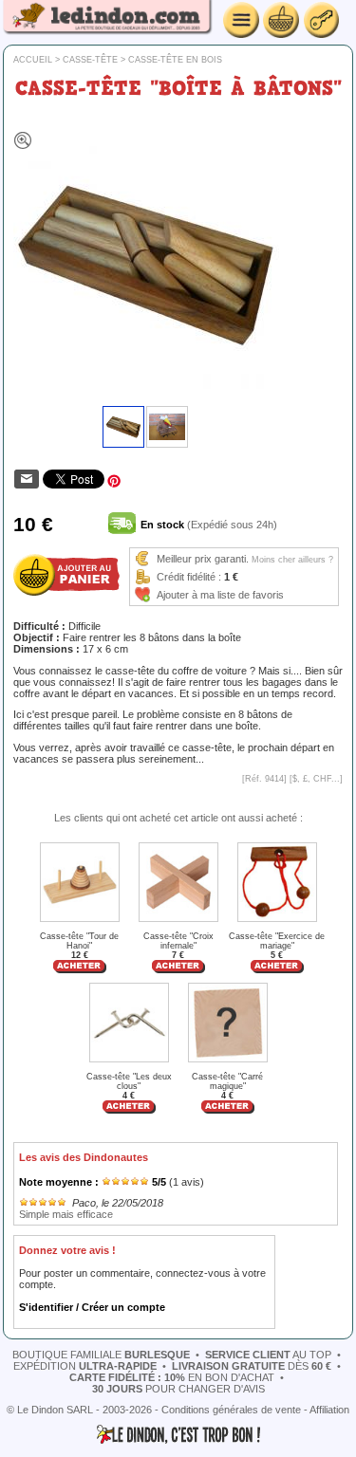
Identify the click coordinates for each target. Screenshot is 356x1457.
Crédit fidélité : (189, 576)
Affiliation (329, 1409)
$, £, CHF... (316, 779)
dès (251, 1366)
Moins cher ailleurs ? (292, 559)
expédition (85, 1366)
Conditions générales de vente (231, 1409)
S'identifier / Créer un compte (92, 1307)
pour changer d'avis (178, 1388)
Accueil (32, 60)
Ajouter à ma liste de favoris (220, 594)
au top (268, 1354)
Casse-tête (90, 60)
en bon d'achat (171, 1377)
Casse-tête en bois (175, 60)
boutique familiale (101, 1354)
